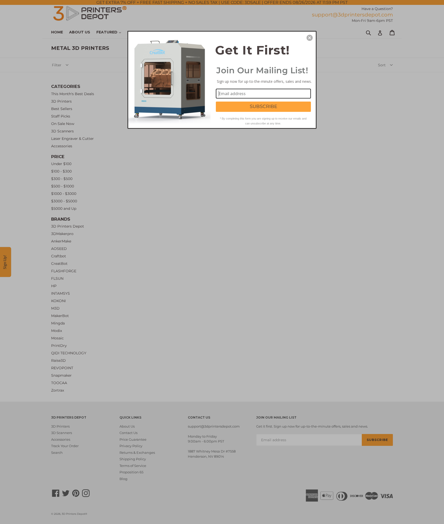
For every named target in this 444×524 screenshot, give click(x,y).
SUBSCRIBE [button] (263, 106)
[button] (310, 38)
